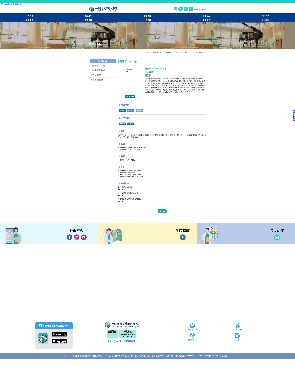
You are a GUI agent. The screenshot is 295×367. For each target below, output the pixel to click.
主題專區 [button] (265, 20)
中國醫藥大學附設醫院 (121, 325)
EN (191, 9)
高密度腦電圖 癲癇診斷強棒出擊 (128, 193)
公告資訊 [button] (147, 20)
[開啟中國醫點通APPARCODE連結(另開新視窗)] (43, 338)
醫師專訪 (96, 75)
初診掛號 (122, 110)
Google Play (59, 335)
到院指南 (183, 237)
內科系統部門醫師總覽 (174, 52)
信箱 (277, 237)
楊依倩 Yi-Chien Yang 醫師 (195, 52)
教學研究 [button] (206, 20)
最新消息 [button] (29, 20)
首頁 (148, 52)
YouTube (84, 237)
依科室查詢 (98, 80)
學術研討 (139, 110)
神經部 (147, 75)
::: (2, 1)
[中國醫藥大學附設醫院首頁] (103, 9)
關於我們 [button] (265, 16)
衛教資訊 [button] (88, 20)
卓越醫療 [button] (206, 16)
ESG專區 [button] (29, 16)
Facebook (69, 237)
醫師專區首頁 (98, 65)
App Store (59, 342)
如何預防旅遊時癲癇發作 (125, 187)
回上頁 (162, 211)
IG (76, 237)
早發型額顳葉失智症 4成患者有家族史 (129, 199)
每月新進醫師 (98, 70)
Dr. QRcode (130, 96)
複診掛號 (130, 110)
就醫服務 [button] (88, 16)
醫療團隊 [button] (147, 16)
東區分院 (130, 123)
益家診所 (122, 123)
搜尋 (175, 8)
